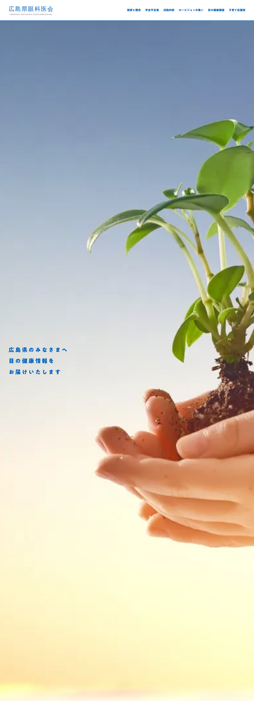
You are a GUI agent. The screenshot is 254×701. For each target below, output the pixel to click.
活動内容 (168, 10)
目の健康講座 (216, 10)
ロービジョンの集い (191, 10)
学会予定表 (152, 10)
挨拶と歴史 (134, 10)
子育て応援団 (237, 10)
